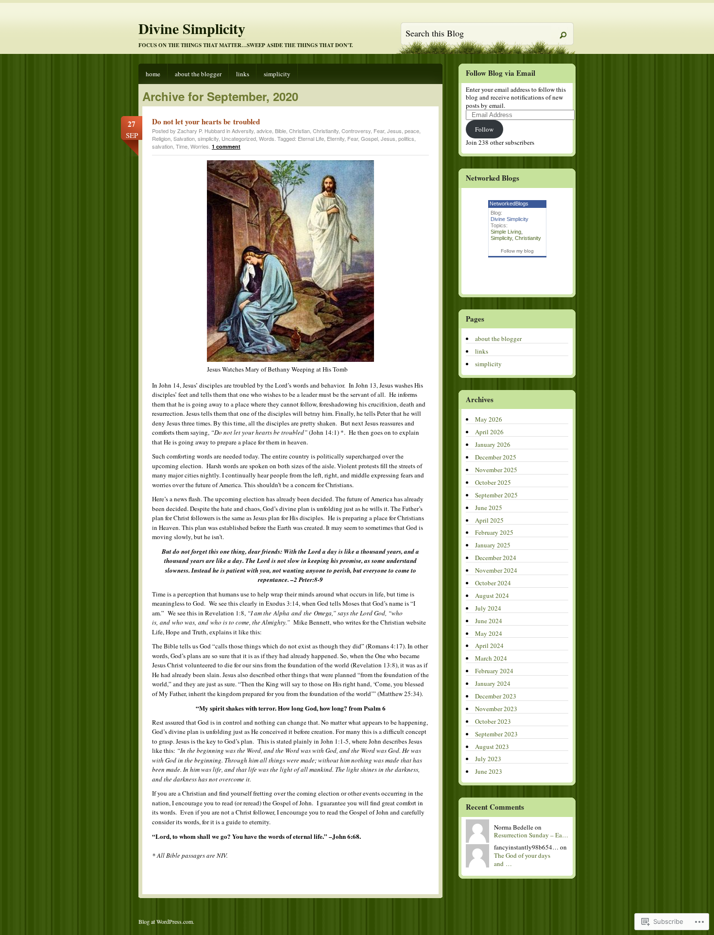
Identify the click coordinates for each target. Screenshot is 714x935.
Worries (199, 146)
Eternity (335, 138)
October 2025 (493, 482)
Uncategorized (238, 138)
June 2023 (488, 771)
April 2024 (489, 645)
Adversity (243, 131)
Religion (161, 138)
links (242, 73)
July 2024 (488, 608)
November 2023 (496, 708)
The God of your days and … (522, 859)
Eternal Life (311, 138)
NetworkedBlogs (509, 203)
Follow (484, 129)
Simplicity (501, 238)
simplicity (277, 73)
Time (181, 146)
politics (406, 138)
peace (412, 131)
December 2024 (495, 557)
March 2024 (491, 658)
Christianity (326, 131)
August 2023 (492, 746)
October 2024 (493, 582)
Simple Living (506, 232)
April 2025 (489, 520)
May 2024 (488, 633)
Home (153, 73)
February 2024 (494, 670)
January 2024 (492, 683)
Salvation (184, 138)
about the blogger (198, 73)
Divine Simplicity (191, 28)
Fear (379, 131)
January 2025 (492, 545)
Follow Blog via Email (500, 73)
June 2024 (488, 620)
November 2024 (496, 570)
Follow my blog (517, 251)
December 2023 (495, 696)
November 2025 (496, 469)
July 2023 (488, 758)
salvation (162, 146)
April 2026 (489, 431)
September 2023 (496, 734)
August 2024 (492, 595)
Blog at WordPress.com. (166, 921)
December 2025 (495, 457)
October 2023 (493, 721)
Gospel (369, 138)
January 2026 (492, 444)
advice (264, 131)
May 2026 (488, 419)
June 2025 (488, 507)
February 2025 (494, 532)
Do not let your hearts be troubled (206, 121)
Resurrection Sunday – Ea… (531, 835)
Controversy (356, 131)
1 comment (226, 146)
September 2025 (496, 495)
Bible (280, 131)
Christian (299, 131)
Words (266, 138)
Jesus (394, 131)
